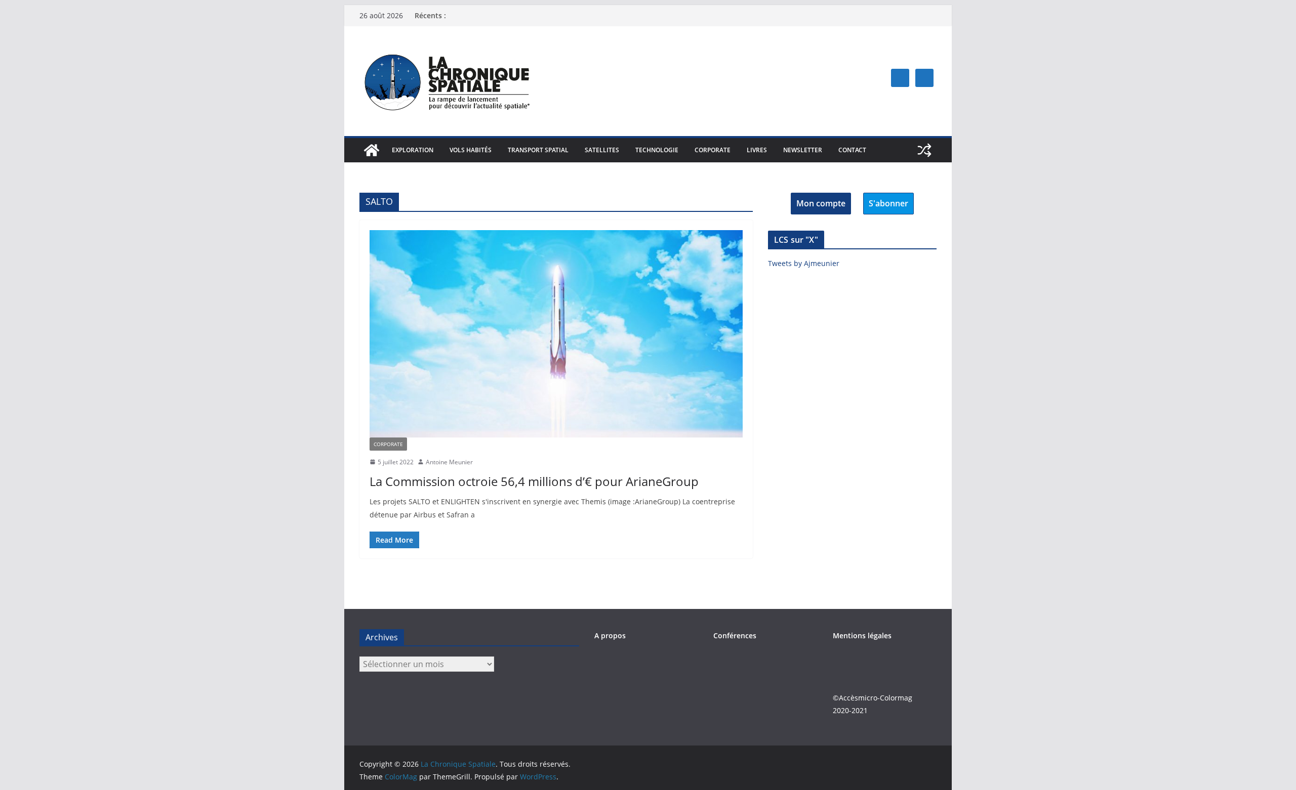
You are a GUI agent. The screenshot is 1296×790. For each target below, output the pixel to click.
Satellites (602, 150)
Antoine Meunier (449, 462)
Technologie (656, 150)
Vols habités (471, 150)
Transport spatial (538, 150)
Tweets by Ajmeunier (803, 263)
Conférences (734, 635)
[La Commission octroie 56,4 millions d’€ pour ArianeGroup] (556, 333)
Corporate (713, 150)
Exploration (412, 150)
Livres (757, 150)
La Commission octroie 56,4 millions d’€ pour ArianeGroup (534, 481)
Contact (852, 150)
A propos (610, 635)
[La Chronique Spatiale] (371, 150)
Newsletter (802, 150)
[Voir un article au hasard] (924, 150)
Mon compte (820, 203)
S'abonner (888, 203)
